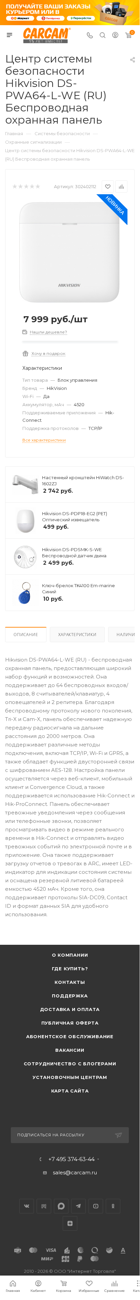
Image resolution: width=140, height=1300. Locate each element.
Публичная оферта (70, 1023)
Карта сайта (70, 1091)
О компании (70, 955)
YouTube (95, 1206)
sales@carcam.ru (75, 1172)
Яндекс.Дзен (70, 1223)
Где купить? (70, 968)
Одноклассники (113, 1206)
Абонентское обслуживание (70, 1036)
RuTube (44, 1206)
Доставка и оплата (70, 1009)
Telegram (78, 1206)
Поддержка (69, 995)
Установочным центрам (70, 1077)
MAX (61, 1206)
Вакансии (69, 1050)
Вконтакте (26, 1206)
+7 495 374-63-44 (71, 1159)
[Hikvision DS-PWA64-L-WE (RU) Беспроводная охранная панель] (70, 252)
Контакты (70, 982)
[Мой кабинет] (115, 36)
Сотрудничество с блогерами (70, 1063)
